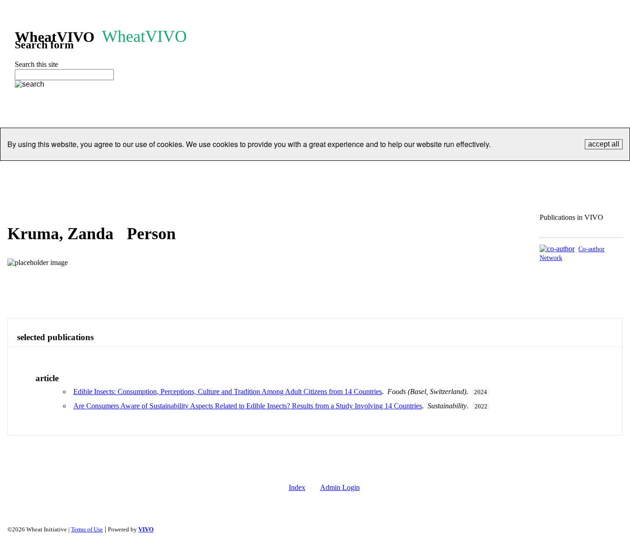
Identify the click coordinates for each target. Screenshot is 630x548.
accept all (603, 144)
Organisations (146, 172)
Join (370, 172)
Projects (195, 172)
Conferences (329, 172)
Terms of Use (87, 529)
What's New (554, 172)
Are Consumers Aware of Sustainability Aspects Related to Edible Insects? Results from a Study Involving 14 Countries (247, 406)
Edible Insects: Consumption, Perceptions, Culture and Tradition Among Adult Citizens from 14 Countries (227, 391)
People (99, 172)
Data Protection (416, 172)
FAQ (513, 172)
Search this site (36, 64)
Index (297, 487)
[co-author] (557, 249)
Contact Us (473, 172)
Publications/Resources (259, 172)
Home (65, 172)
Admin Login (340, 487)
